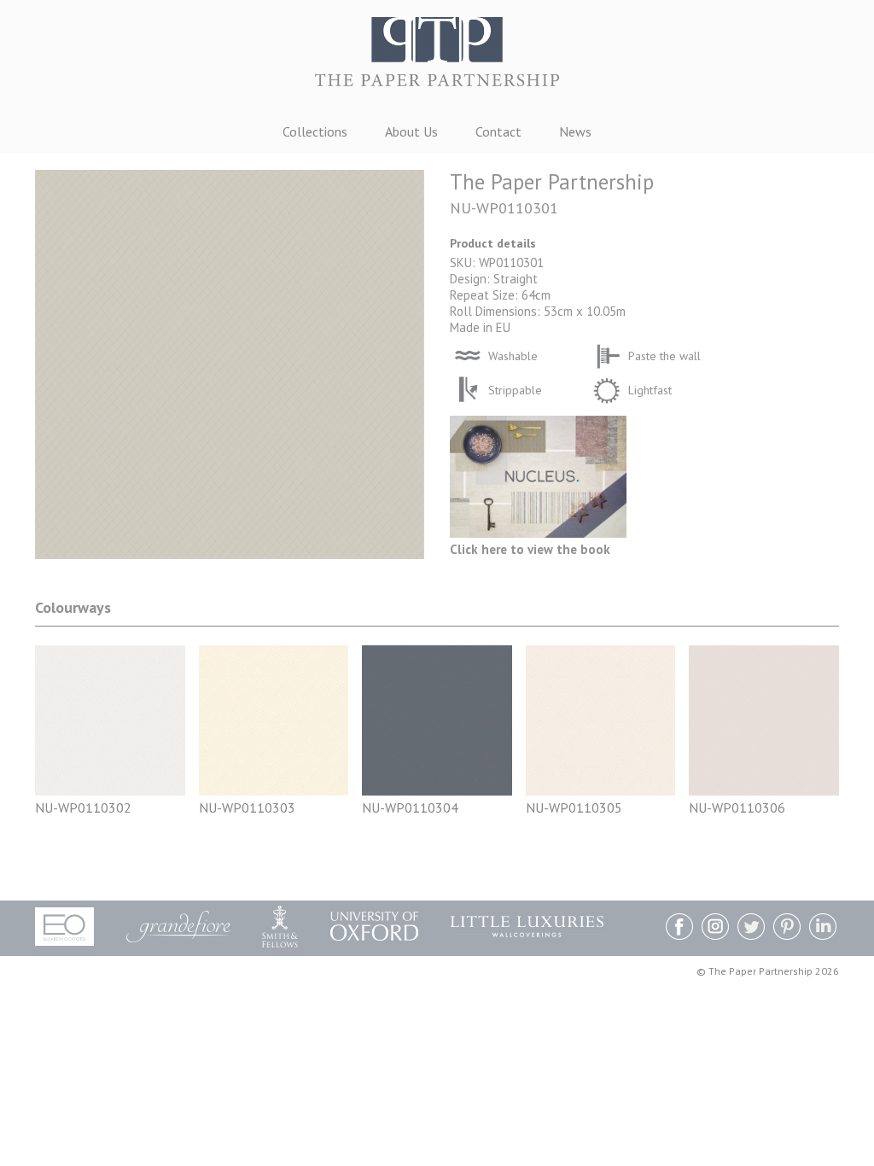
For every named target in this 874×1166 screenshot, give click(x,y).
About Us (411, 131)
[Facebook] (679, 928)
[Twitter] (751, 928)
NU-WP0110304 (410, 807)
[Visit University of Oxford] (374, 926)
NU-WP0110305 (574, 807)
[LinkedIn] (822, 928)
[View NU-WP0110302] (110, 790)
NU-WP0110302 (83, 807)
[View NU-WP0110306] (764, 790)
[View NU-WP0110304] (437, 790)
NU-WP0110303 (247, 807)
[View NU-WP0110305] (601, 790)
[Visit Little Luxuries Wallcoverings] (527, 926)
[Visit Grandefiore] (178, 926)
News (575, 131)
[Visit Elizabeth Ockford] (64, 926)
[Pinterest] (787, 928)
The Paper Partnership (437, 59)
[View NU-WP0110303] (274, 790)
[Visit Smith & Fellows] (280, 926)
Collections (315, 131)
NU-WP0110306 (737, 807)
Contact (498, 131)
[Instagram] (715, 928)
